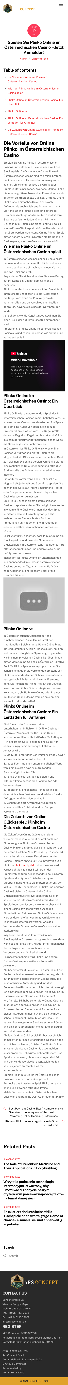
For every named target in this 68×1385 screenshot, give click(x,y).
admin (24, 59)
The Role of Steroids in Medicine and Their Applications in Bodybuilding (31, 1166)
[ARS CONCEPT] (19, 11)
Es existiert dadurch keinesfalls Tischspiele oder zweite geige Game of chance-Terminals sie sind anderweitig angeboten (33, 1218)
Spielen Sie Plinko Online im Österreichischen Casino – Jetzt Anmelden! (34, 47)
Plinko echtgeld (24, 865)
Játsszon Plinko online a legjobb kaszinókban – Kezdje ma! (32, 1123)
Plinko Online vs (17, 111)
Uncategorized (40, 58)
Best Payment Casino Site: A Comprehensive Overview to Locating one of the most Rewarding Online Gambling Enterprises (36, 1112)
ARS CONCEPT (31, 1381)
